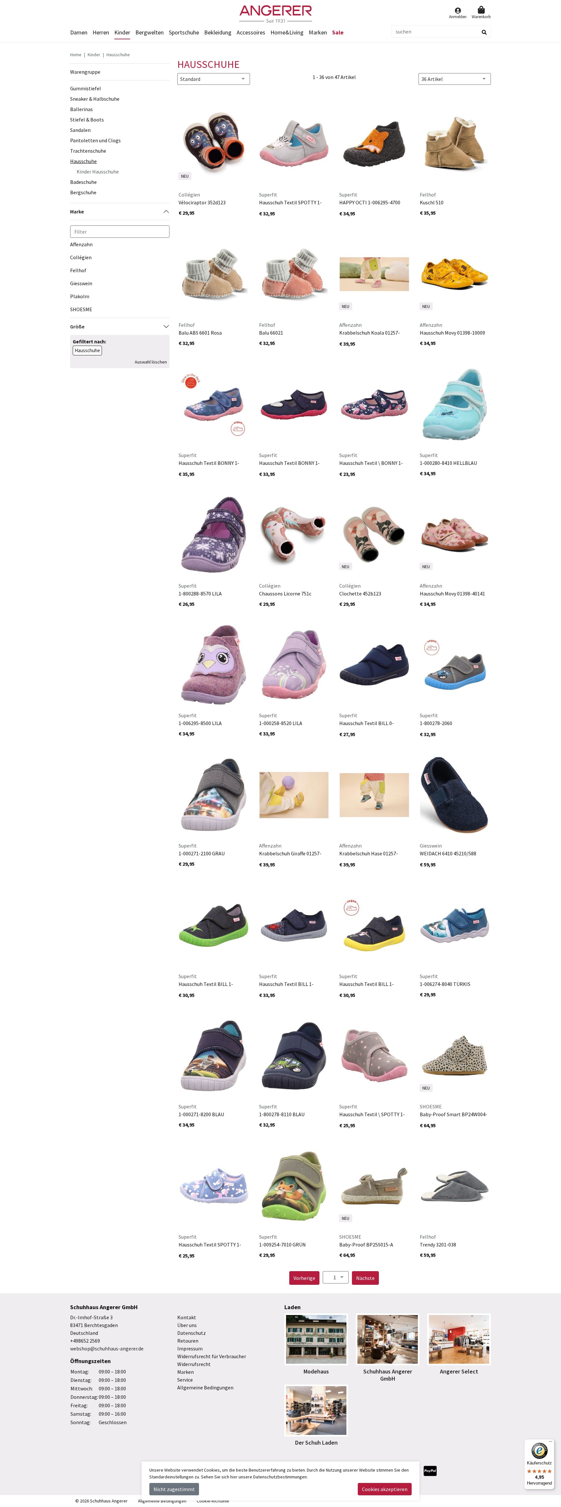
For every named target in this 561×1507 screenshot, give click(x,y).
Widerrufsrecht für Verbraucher (211, 1356)
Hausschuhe (118, 54)
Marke (77, 211)
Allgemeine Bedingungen (205, 1387)
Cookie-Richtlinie (213, 1501)
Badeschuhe (83, 182)
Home (75, 54)
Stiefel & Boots (87, 119)
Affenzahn (81, 244)
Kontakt (186, 1317)
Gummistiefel (85, 88)
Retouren (187, 1340)
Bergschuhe (83, 192)
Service (185, 1379)
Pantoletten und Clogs (95, 140)
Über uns (187, 1325)
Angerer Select (459, 1371)
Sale (337, 32)
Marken (318, 32)
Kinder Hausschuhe (98, 171)
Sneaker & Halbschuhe (94, 99)
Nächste (367, 1277)
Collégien (81, 257)
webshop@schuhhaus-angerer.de (106, 1348)
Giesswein (81, 283)
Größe (77, 326)
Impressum (190, 1348)
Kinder (94, 54)
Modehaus (316, 1371)
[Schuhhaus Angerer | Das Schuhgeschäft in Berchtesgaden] (280, 14)
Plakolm (79, 296)
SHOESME (81, 309)
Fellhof (78, 270)
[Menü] (551, 1443)
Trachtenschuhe (88, 150)
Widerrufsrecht (194, 1364)
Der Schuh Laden (316, 1442)
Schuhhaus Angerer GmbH (387, 1375)
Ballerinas (81, 109)
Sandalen (80, 130)
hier (234, 1477)
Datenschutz (191, 1333)
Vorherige (306, 1277)
